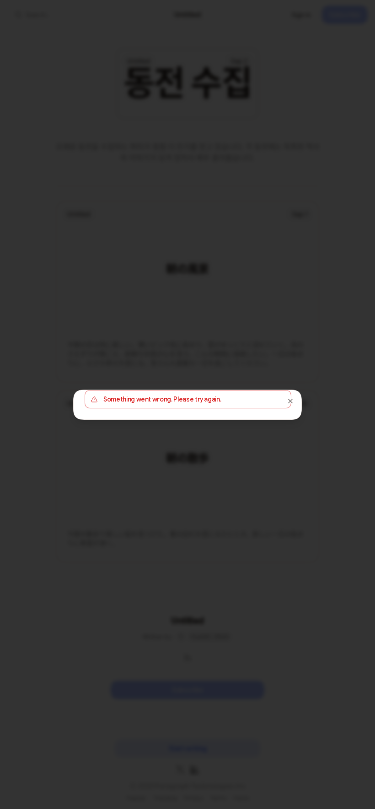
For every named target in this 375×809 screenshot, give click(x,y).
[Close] (290, 401)
